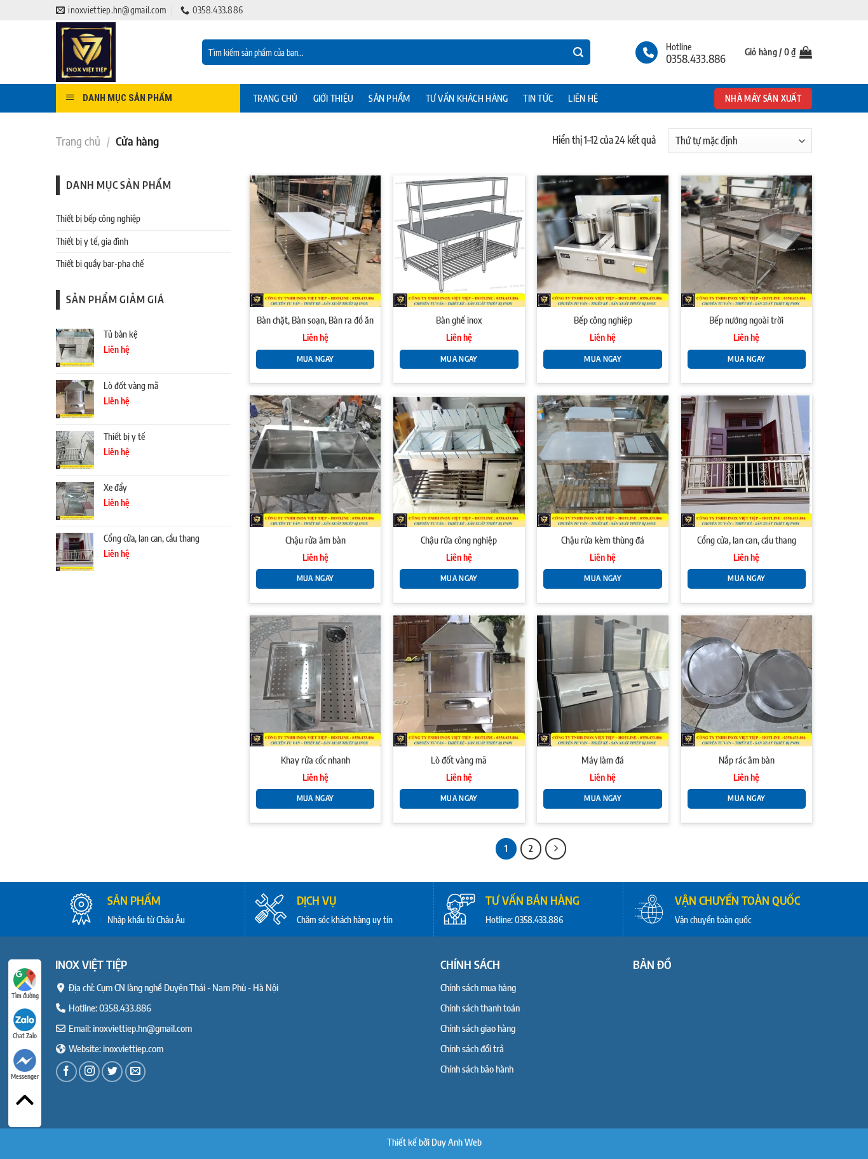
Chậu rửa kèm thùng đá (602, 539)
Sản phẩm (389, 98)
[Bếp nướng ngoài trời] (747, 241)
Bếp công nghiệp (603, 320)
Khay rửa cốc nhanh (315, 759)
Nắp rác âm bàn (747, 759)
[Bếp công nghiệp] (602, 241)
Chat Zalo (25, 1035)
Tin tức (538, 98)
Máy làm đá (602, 759)
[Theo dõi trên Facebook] (66, 1071)
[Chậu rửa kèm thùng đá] (602, 461)
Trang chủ (275, 98)
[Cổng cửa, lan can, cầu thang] (747, 461)
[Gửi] (578, 53)
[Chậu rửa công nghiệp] (459, 461)
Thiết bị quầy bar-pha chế (100, 263)
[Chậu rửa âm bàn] (315, 461)
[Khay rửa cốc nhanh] (315, 681)
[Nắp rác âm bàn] (747, 681)
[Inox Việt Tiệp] (119, 52)
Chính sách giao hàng (477, 1028)
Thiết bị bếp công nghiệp (98, 218)
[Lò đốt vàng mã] (459, 681)
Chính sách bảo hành (476, 1068)
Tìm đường (25, 995)
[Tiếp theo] (556, 849)
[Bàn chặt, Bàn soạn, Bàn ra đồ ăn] (315, 241)
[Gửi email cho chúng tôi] (135, 1071)
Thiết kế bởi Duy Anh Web (434, 1142)
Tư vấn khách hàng (467, 98)
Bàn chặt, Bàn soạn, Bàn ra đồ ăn (315, 320)
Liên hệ (583, 98)
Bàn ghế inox (459, 320)
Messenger (25, 1076)
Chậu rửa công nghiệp (459, 539)
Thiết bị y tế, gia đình (92, 241)
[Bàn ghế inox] (459, 241)
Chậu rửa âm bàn (315, 539)
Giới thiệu (333, 98)
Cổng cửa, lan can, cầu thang (746, 539)
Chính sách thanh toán (480, 1007)
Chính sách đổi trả (472, 1048)
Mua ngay (315, 359)
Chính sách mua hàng (478, 987)
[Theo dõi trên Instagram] (89, 1071)
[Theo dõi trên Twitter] (112, 1071)
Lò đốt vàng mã (459, 759)
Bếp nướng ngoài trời (746, 320)
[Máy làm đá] (602, 681)
